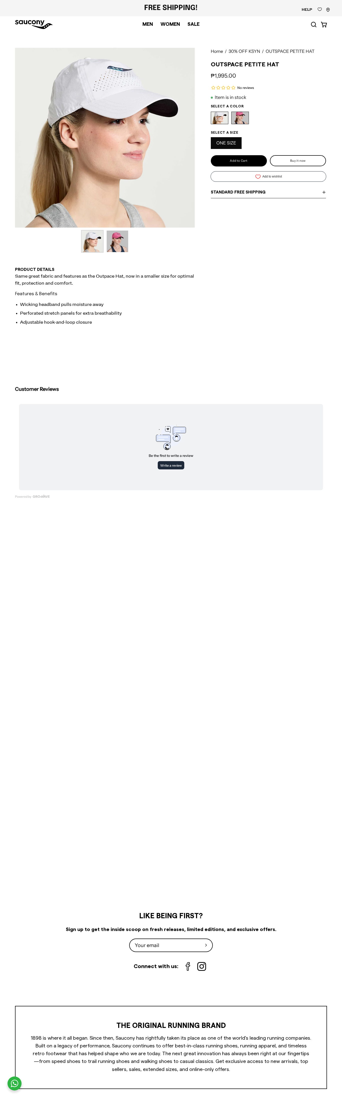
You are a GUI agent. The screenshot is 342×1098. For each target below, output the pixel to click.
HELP (307, 10)
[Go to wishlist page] (319, 11)
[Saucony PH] (34, 24)
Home (217, 51)
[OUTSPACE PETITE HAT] (92, 241)
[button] (313, 24)
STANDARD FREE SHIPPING (238, 192)
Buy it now (298, 160)
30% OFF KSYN (244, 51)
